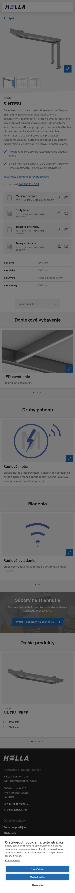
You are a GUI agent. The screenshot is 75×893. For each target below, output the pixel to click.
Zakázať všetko (37, 877)
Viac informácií (12, 860)
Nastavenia (37, 885)
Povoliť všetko (37, 869)
